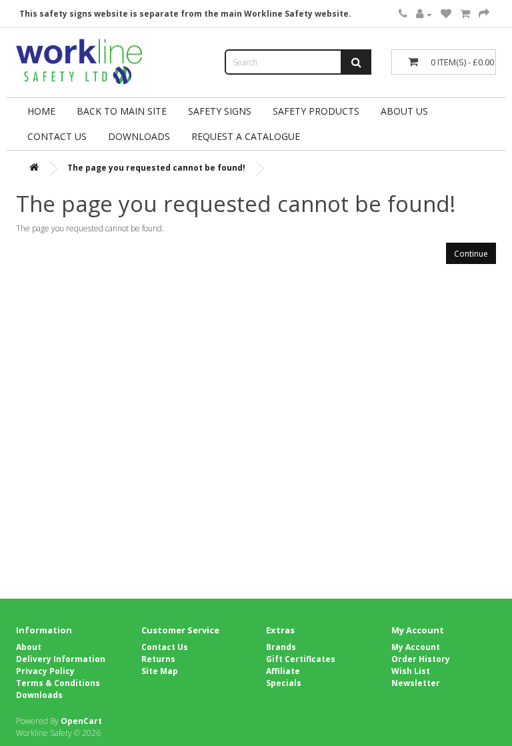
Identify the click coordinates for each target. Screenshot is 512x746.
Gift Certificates (300, 659)
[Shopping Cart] (465, 14)
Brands (281, 647)
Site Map (159, 671)
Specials (283, 683)
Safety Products (316, 111)
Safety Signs (219, 111)
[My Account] (424, 14)
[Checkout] (484, 14)
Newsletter (415, 683)
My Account (415, 647)
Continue (471, 253)
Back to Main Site (122, 111)
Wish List (410, 671)
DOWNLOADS (139, 136)
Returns (158, 659)
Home (41, 111)
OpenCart (81, 721)
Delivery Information (60, 659)
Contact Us (57, 136)
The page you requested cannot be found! (156, 167)
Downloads (39, 695)
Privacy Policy (45, 671)
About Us (404, 111)
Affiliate (283, 671)
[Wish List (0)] (446, 14)
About (28, 647)
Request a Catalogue (245, 136)
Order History (420, 659)
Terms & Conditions (58, 683)
